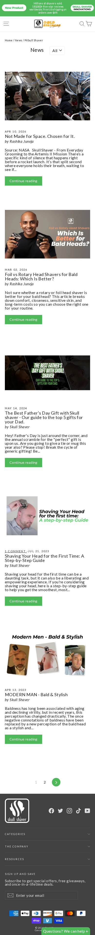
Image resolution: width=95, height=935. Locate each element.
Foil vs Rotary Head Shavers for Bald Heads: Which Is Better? (41, 276)
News (18, 40)
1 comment (16, 551)
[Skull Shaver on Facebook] (51, 810)
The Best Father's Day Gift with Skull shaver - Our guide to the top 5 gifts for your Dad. (44, 417)
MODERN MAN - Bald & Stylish (36, 694)
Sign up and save (20, 874)
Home (9, 40)
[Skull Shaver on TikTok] (78, 810)
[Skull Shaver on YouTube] (87, 810)
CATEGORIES (15, 834)
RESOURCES (14, 859)
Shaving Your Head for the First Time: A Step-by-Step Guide (44, 558)
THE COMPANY (16, 846)
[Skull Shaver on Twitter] (60, 810)
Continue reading (24, 181)
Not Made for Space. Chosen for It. (40, 136)
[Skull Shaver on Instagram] (69, 810)
